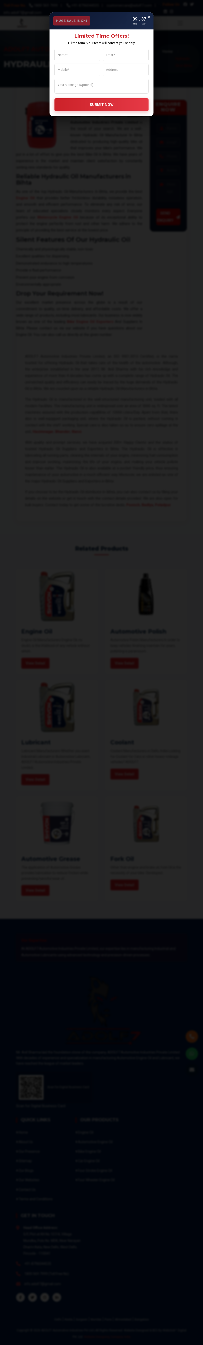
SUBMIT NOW (102, 104)
